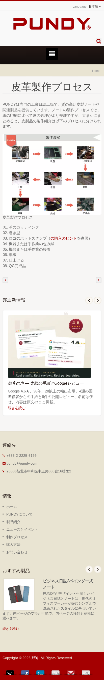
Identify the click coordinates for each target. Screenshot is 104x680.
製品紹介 (13, 522)
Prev (89, 300)
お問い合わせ (17, 552)
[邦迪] (52, 174)
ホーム (11, 507)
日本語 (93, 6)
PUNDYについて (19, 514)
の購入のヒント (63, 238)
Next (97, 300)
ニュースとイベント (22, 529)
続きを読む (16, 408)
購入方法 (13, 545)
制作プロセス (17, 537)
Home (96, 70)
